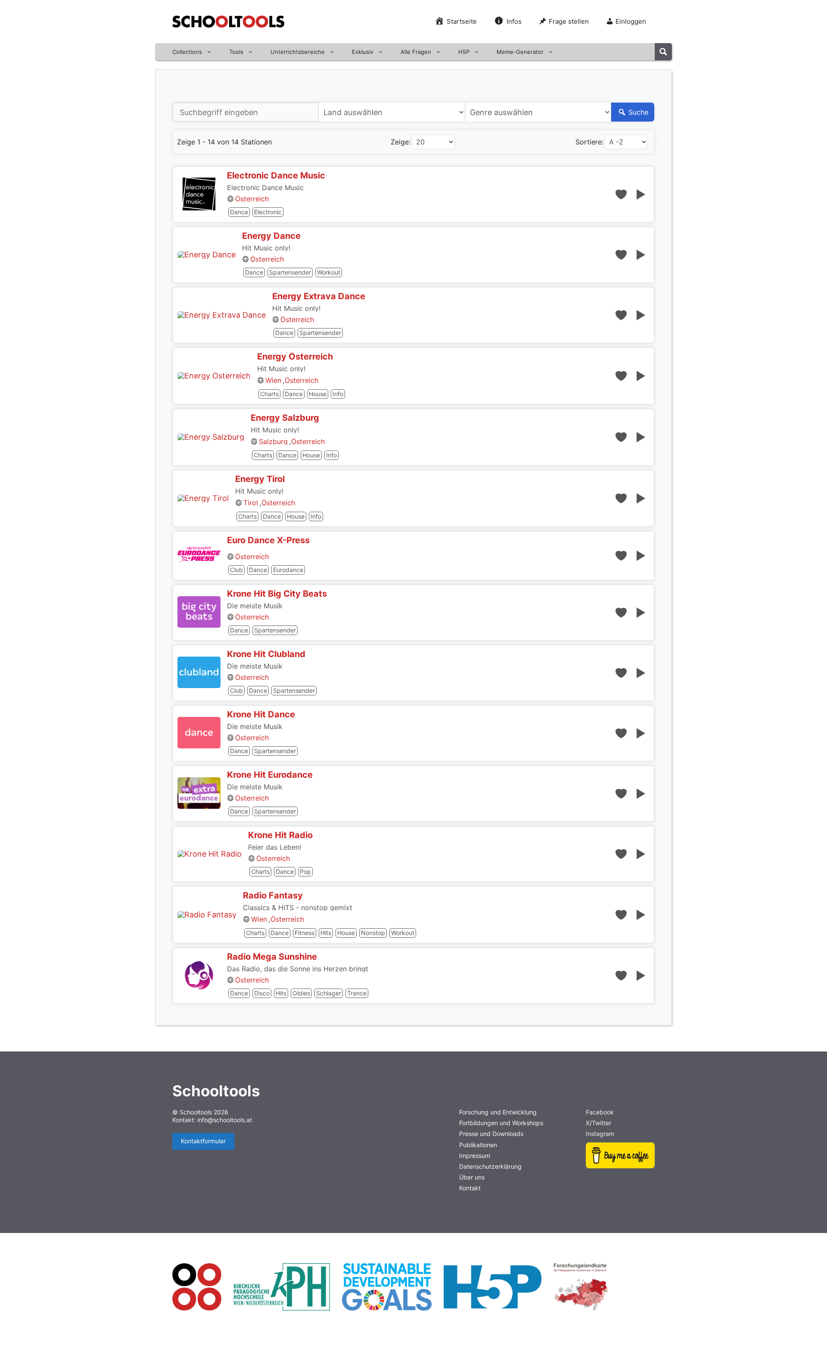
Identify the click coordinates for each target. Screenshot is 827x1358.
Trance (357, 993)
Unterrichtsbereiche (297, 51)
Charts (269, 393)
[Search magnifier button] (663, 51)
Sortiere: (589, 141)
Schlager (328, 993)
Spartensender (290, 272)
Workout (328, 272)
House (317, 393)
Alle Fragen (416, 51)
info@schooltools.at (224, 1119)
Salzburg (273, 441)
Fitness (304, 932)
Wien (273, 380)
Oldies (301, 993)
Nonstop (373, 932)
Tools (236, 51)
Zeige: (400, 141)
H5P (463, 51)
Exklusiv (362, 51)
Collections (187, 51)
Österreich (252, 198)
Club (236, 569)
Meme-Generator (520, 51)
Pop (305, 871)
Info (338, 393)
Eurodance (288, 569)
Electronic (268, 212)
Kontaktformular (203, 1141)
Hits (325, 932)
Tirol (250, 502)
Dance (239, 212)
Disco (262, 993)
